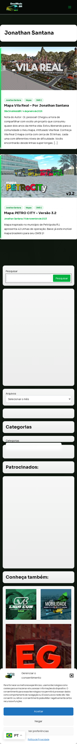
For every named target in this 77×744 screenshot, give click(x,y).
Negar (38, 721)
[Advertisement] (38, 522)
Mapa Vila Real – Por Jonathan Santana (36, 105)
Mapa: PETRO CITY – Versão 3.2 (30, 213)
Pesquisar (12, 271)
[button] (71, 675)
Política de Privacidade (38, 739)
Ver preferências (38, 731)
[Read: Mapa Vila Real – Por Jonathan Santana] (38, 68)
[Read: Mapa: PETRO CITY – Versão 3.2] (38, 176)
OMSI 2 (39, 100)
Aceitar (38, 711)
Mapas (29, 100)
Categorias (12, 440)
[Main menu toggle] (69, 7)
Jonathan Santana (13, 100)
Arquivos (11, 393)
